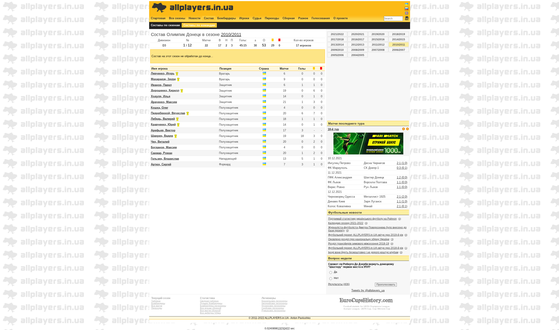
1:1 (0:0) (402, 182)
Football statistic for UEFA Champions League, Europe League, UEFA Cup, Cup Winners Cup (366, 307)
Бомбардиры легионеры (213, 305)
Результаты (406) (339, 284)
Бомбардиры (226, 18)
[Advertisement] (329, 8)
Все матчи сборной (210, 310)
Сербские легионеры (273, 308)
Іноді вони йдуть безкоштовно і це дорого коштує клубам (363, 252)
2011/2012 (378, 44)
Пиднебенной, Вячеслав (168, 113)
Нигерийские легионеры (274, 303)
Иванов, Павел (161, 85)
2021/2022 (337, 34)
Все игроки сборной (210, 308)
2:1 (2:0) (402, 196)
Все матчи (156, 305)
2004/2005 (357, 55)
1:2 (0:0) (402, 177)
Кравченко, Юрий (163, 124)
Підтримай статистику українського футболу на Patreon (362, 218)
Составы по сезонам (165, 25)
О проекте (340, 18)
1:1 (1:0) (402, 201)
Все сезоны (177, 18)
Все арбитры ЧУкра (210, 313)
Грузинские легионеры (273, 305)
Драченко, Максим (164, 102)
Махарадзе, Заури (163, 79)
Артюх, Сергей (161, 164)
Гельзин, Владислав (165, 158)
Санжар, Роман (161, 153)
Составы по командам (199, 25)
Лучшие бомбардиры (211, 303)
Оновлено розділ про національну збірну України (358, 239)
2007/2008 (378, 49)
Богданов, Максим (164, 147)
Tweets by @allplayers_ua (368, 290)
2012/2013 (357, 44)
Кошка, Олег (159, 107)
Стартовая (158, 18)
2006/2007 (398, 49)
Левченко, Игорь (162, 73)
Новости (194, 18)
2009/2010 (337, 49)
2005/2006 (337, 55)
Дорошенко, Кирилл (165, 90)
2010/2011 (231, 34)
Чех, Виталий (160, 141)
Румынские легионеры (273, 310)
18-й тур (333, 129)
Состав (209, 18)
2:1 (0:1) (402, 206)
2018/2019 (398, 34)
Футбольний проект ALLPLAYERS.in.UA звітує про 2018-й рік (365, 248)
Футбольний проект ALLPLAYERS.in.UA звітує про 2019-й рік (365, 234)
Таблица (155, 301)
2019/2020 (378, 34)
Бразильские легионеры (274, 301)
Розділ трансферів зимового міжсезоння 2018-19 (358, 243)
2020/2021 (357, 34)
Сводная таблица (209, 301)
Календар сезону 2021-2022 (345, 223)
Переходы (272, 18)
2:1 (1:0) (402, 163)
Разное (303, 18)
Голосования (321, 18)
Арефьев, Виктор (163, 130)
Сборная (289, 18)
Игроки (244, 18)
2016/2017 (357, 39)
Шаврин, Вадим (162, 135)
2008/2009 (357, 49)
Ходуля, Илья (160, 96)
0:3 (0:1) (402, 167)
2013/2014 (337, 44)
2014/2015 (398, 39)
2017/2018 (337, 39)
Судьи (257, 18)
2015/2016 (378, 39)
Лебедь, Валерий (163, 118)
